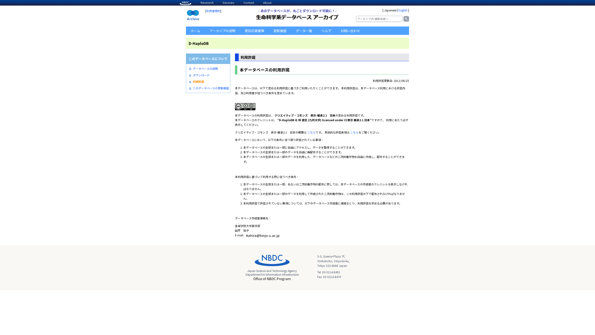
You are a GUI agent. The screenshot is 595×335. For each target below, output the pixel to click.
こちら (311, 132)
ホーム (195, 30)
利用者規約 (213, 11)
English (402, 10)
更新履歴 (280, 30)
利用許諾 (198, 82)
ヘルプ (326, 30)
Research (207, 2)
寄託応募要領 (254, 30)
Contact (249, 2)
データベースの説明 (205, 68)
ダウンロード (201, 75)
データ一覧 (304, 30)
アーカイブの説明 (222, 30)
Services (228, 2)
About (267, 2)
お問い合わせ (350, 30)
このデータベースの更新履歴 (211, 88)
